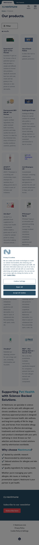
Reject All (19, 287)
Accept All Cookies (19, 293)
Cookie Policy (11, 275)
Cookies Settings (19, 281)
